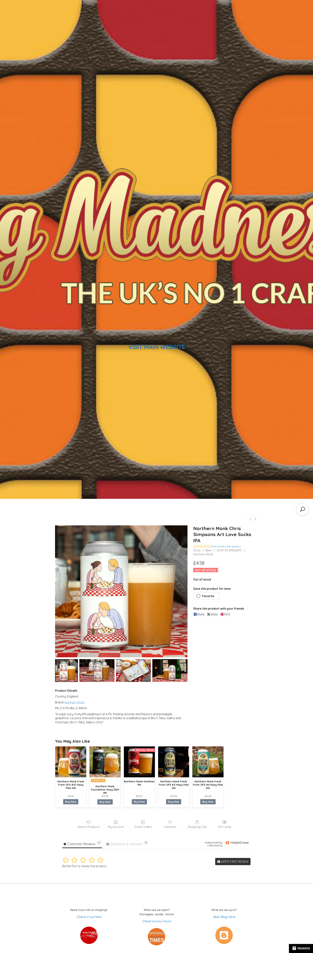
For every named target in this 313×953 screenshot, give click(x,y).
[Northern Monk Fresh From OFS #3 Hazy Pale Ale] (173, 761)
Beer (209, 550)
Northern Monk (203, 554)
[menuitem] (250, 519)
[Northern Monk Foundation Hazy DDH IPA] (104, 761)
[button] (206, 596)
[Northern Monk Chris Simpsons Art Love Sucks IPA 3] (169, 670)
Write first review (234, 861)
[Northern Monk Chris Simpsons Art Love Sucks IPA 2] (133, 670)
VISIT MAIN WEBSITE (156, 346)
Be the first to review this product (84, 866)
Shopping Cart (197, 827)
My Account (116, 827)
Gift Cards (224, 827)
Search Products (89, 827)
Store (197, 550)
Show (301, 948)
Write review (218, 546)
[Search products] (302, 509)
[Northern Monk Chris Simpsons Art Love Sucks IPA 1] (96, 670)
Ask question (234, 546)
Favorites (170, 827)
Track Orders (143, 827)
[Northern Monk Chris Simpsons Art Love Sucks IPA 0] (66, 670)
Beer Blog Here (224, 917)
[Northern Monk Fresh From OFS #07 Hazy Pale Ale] (70, 761)
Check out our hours (156, 921)
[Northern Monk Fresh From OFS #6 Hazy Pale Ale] (207, 761)
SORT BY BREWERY (229, 550)
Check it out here (89, 917)
